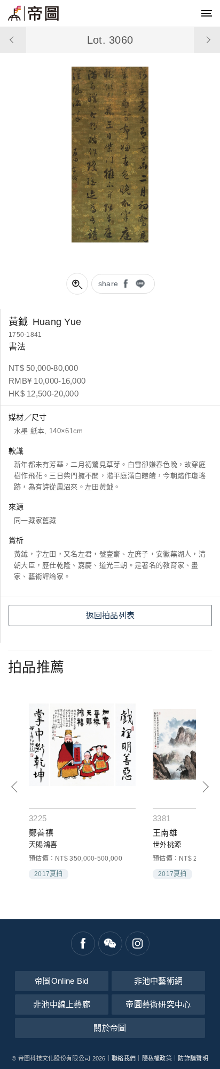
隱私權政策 (157, 1058)
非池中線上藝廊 (61, 1004)
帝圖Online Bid (62, 980)
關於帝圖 (109, 1027)
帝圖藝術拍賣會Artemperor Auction (33, 13)
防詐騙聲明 (193, 1058)
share (108, 283)
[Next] (205, 786)
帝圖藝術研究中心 (158, 1004)
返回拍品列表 (110, 615)
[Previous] (14, 786)
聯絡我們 (124, 1058)
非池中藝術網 (158, 980)
